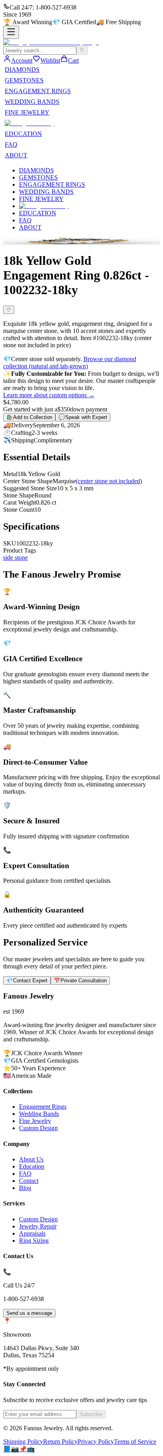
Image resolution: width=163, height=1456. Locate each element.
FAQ (11, 144)
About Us (31, 1159)
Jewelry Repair (38, 1226)
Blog (25, 1187)
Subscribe (91, 1414)
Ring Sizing (34, 1240)
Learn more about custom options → (49, 395)
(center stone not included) (109, 481)
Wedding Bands (39, 1113)
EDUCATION (23, 133)
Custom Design (38, 1128)
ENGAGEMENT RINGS (38, 91)
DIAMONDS (22, 69)
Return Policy (60, 1441)
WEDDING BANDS (32, 101)
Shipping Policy (23, 1441)
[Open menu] (11, 32)
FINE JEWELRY (27, 112)
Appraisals (32, 1233)
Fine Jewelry (35, 1120)
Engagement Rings (42, 1106)
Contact (28, 1180)
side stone (15, 557)
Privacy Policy (96, 1441)
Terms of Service (135, 1441)
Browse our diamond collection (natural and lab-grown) (69, 362)
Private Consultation (80, 980)
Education (31, 1166)
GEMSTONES (24, 80)
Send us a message (29, 1313)
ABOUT (16, 155)
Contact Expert (26, 980)
